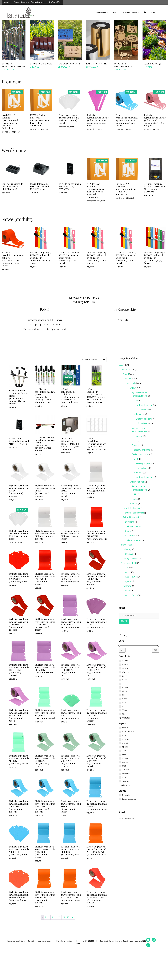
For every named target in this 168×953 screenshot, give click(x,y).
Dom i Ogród (126, 369)
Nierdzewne (130, 535)
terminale (129, 554)
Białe (136, 400)
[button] (154, 12)
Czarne (126, 567)
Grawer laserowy (134, 526)
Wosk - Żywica (131, 577)
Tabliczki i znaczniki (37, 2)
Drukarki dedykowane (134, 513)
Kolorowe (138, 414)
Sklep (114, 12)
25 (68, 917)
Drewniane (129, 522)
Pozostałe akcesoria (20, 2)
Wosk (127, 572)
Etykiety (132, 388)
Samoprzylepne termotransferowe (139, 429)
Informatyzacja (127, 545)
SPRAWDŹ (6, 70)
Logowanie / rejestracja (130, 12)
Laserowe (133, 499)
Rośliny (128, 379)
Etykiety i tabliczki (137, 482)
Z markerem (143, 410)
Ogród (126, 374)
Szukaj (124, 621)
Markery (133, 503)
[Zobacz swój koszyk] (145, 12)
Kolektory (127, 549)
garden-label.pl (102, 12)
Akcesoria (6, 2)
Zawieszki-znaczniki (140, 454)
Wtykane (135, 445)
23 (59, 917)
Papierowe (138, 436)
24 (64, 917)
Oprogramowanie (130, 558)
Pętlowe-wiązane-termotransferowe (139, 394)
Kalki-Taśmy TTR (54, 2)
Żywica (128, 581)
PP (135, 440)
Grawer (128, 531)
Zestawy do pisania (144, 405)
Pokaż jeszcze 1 (125, 718)
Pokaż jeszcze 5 (125, 785)
